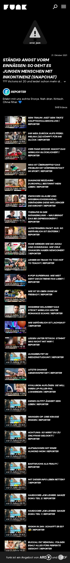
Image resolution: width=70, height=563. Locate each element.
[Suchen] (55, 7)
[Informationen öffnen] (64, 82)
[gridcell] (35, 122)
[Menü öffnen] (63, 6)
